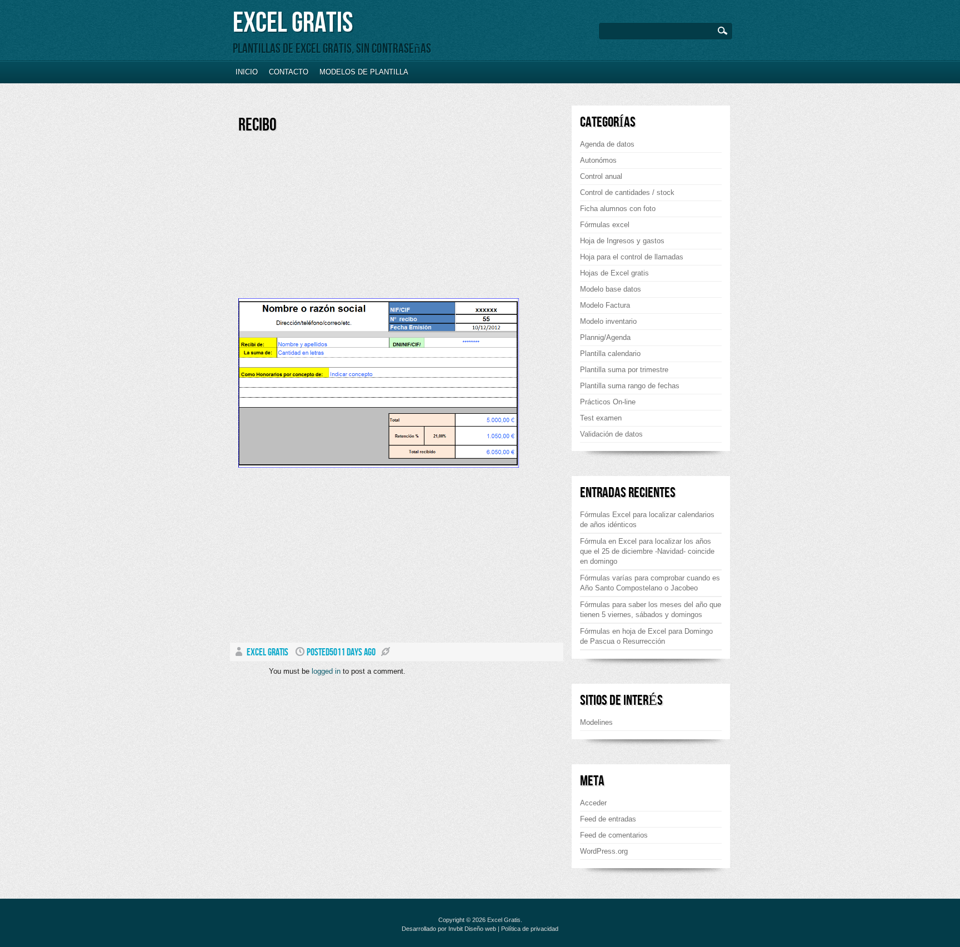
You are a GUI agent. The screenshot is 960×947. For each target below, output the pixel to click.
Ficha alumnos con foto (618, 208)
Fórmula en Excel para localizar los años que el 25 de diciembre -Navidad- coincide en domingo (647, 551)
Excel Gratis (293, 23)
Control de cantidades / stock (627, 192)
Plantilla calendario (610, 353)
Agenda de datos (607, 144)
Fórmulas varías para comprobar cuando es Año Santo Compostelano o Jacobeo (650, 583)
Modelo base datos (610, 289)
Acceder (593, 803)
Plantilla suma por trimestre (624, 369)
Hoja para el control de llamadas (631, 257)
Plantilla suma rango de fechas (629, 386)
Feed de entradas (608, 819)
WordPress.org (604, 851)
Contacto (288, 72)
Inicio (247, 72)
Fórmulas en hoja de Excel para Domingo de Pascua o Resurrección (646, 636)
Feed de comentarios (614, 835)
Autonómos (598, 160)
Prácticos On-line (608, 402)
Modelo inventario (608, 321)
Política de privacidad (529, 928)
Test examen (601, 418)
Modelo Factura (605, 305)
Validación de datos (611, 434)
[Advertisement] (331, 220)
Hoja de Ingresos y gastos (622, 241)
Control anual (601, 176)
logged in (326, 671)
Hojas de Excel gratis (614, 273)
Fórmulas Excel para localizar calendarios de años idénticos (647, 519)
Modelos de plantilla (363, 72)
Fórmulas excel (604, 225)
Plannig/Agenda (605, 337)
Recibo (257, 125)
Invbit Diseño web (472, 928)
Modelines (596, 722)
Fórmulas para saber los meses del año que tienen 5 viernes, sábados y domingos (650, 609)
